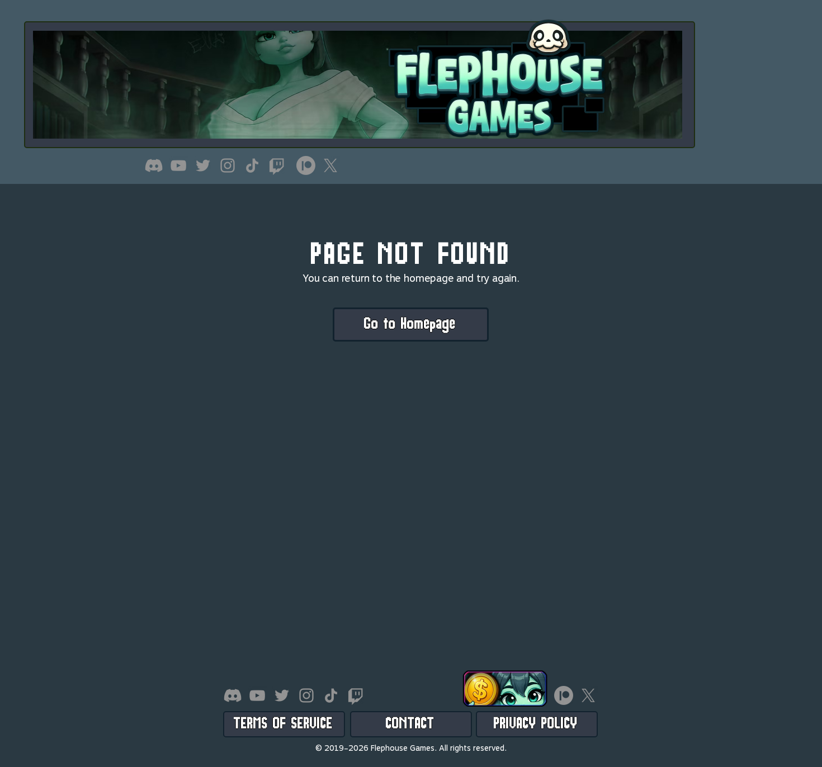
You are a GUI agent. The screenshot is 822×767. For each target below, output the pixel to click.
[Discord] (153, 165)
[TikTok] (252, 165)
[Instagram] (227, 165)
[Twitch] (276, 165)
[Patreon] (305, 165)
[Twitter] (202, 165)
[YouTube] (178, 165)
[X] (330, 165)
